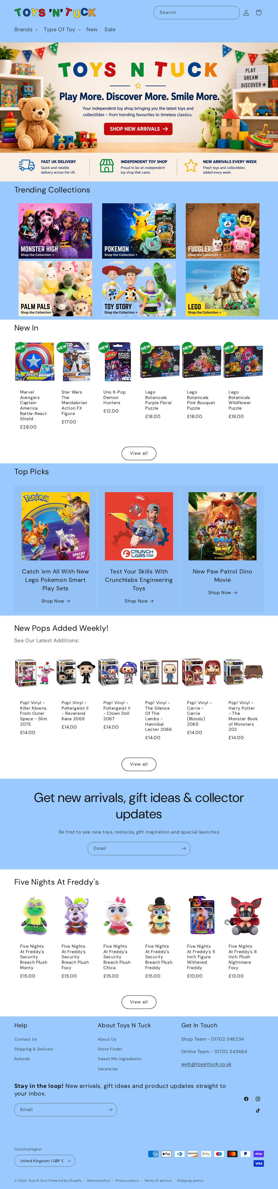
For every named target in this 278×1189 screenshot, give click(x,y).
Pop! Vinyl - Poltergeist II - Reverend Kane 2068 (75, 711)
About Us (107, 1039)
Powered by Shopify (65, 1181)
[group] (139, 112)
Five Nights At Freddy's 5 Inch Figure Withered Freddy (201, 957)
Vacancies (108, 1069)
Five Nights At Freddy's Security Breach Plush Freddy (159, 957)
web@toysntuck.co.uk (206, 1064)
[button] (25, 30)
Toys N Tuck (38, 1181)
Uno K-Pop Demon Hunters (114, 397)
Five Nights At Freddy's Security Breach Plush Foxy (75, 957)
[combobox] (197, 12)
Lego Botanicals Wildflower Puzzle (240, 400)
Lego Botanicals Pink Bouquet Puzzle (201, 400)
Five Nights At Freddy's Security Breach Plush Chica (117, 957)
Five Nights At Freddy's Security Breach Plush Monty (34, 957)
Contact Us (25, 1039)
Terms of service (158, 1181)
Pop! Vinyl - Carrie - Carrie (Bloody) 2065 (199, 714)
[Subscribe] (184, 848)
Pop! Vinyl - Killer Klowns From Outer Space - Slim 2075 (33, 714)
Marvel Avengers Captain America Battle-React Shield (33, 406)
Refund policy (98, 1181)
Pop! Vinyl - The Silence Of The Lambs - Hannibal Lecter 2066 (158, 716)
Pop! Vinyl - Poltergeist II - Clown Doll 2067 (117, 711)
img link (55, 207)
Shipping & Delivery (33, 1049)
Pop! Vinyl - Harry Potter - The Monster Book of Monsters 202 (243, 716)
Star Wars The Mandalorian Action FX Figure (74, 403)
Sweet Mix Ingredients (119, 1059)
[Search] (233, 12)
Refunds (22, 1059)
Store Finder (110, 1049)
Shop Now (52, 601)
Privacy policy (127, 1181)
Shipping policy (190, 1181)
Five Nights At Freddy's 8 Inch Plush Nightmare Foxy (243, 957)
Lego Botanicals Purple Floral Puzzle (158, 400)
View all (139, 453)
